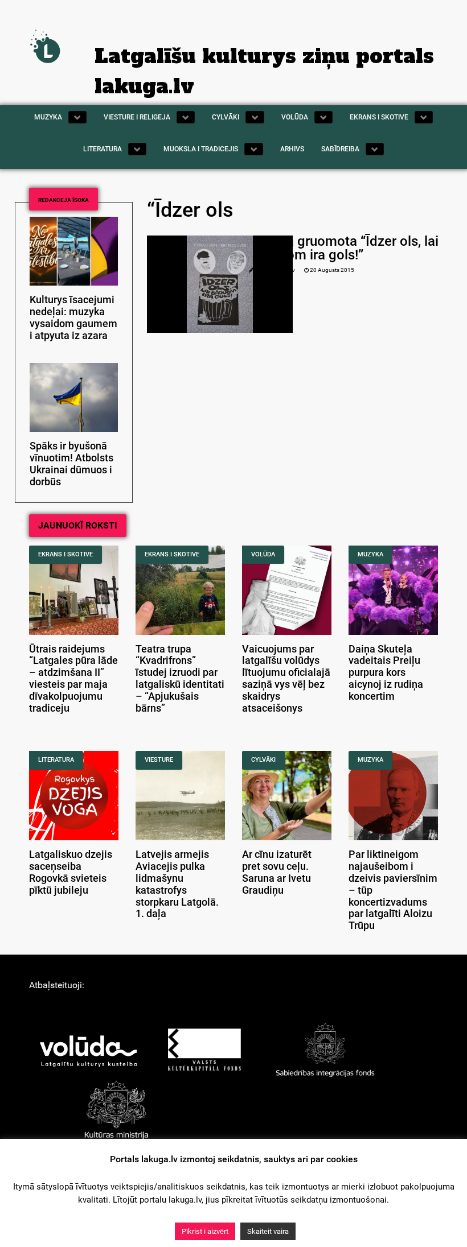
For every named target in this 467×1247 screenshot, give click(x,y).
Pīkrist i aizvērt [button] (205, 1231)
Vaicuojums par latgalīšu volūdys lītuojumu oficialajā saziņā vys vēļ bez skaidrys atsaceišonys (286, 678)
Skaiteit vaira (268, 1231)
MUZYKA (370, 554)
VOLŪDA (263, 554)
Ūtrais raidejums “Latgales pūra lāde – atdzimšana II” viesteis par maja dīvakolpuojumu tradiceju (73, 678)
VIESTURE (159, 759)
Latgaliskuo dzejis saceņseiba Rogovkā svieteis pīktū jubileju (70, 872)
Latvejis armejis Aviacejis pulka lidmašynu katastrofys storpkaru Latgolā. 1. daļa (177, 884)
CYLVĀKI (263, 759)
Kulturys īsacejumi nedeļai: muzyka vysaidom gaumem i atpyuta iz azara (73, 317)
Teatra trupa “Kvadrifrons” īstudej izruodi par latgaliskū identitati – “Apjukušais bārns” (180, 678)
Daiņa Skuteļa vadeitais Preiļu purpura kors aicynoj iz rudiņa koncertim (386, 672)
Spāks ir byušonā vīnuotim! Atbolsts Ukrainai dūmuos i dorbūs (71, 463)
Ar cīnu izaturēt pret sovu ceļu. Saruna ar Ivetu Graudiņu (277, 872)
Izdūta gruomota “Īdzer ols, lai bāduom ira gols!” (347, 248)
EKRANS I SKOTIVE (65, 554)
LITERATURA (56, 759)
